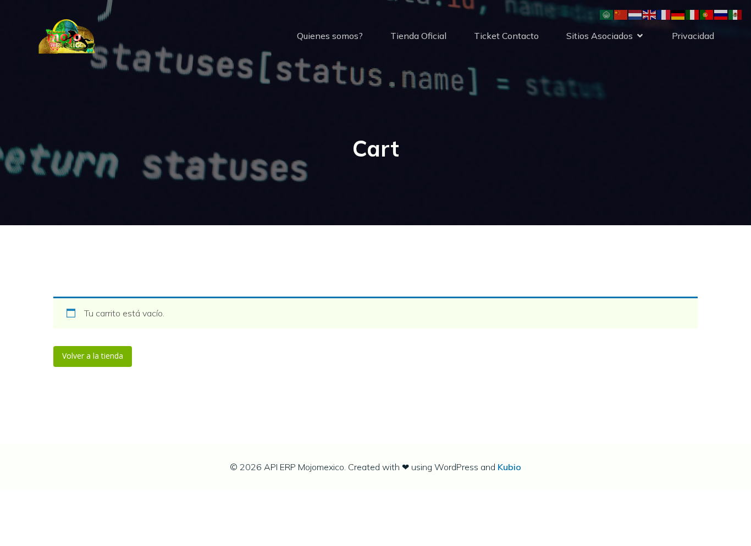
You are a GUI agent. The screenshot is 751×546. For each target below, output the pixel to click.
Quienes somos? (330, 35)
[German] (678, 14)
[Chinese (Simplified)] (621, 14)
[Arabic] (607, 14)
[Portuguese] (707, 14)
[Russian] (721, 14)
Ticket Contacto (506, 35)
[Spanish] (735, 14)
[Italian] (693, 14)
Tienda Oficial (418, 35)
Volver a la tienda (92, 355)
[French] (664, 14)
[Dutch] (635, 14)
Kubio (509, 466)
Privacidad (693, 35)
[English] (650, 14)
